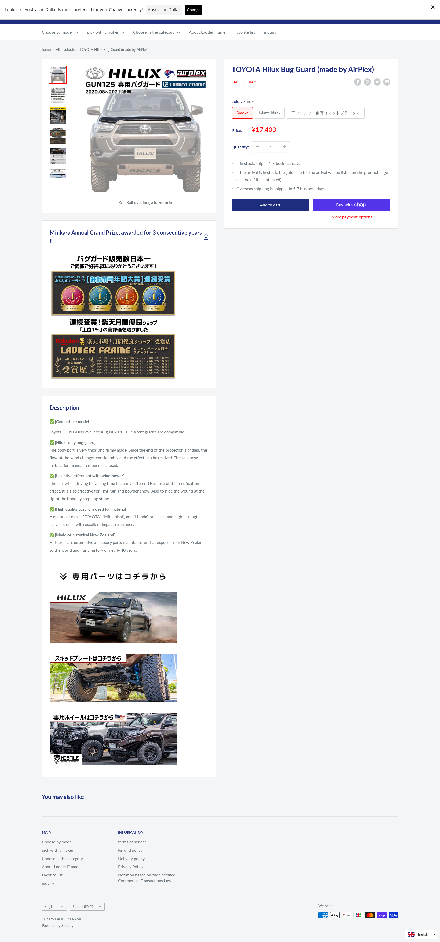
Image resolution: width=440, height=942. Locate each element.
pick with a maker (103, 32)
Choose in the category (153, 32)
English (50, 907)
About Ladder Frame (207, 32)
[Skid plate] (113, 653)
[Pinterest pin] (367, 82)
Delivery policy (131, 858)
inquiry (270, 32)
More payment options (352, 216)
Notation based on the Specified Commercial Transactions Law (146, 877)
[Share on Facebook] (357, 82)
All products (65, 49)
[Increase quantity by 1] (284, 146)
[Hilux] (113, 591)
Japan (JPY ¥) (82, 907)
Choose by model (57, 32)
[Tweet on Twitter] (377, 82)
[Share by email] (386, 82)
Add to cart (270, 204)
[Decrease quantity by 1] (257, 146)
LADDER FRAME (245, 82)
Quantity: (240, 146)
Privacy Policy (130, 866)
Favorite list (244, 32)
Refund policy (130, 850)
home (46, 49)
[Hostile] (113, 713)
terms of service (132, 841)
